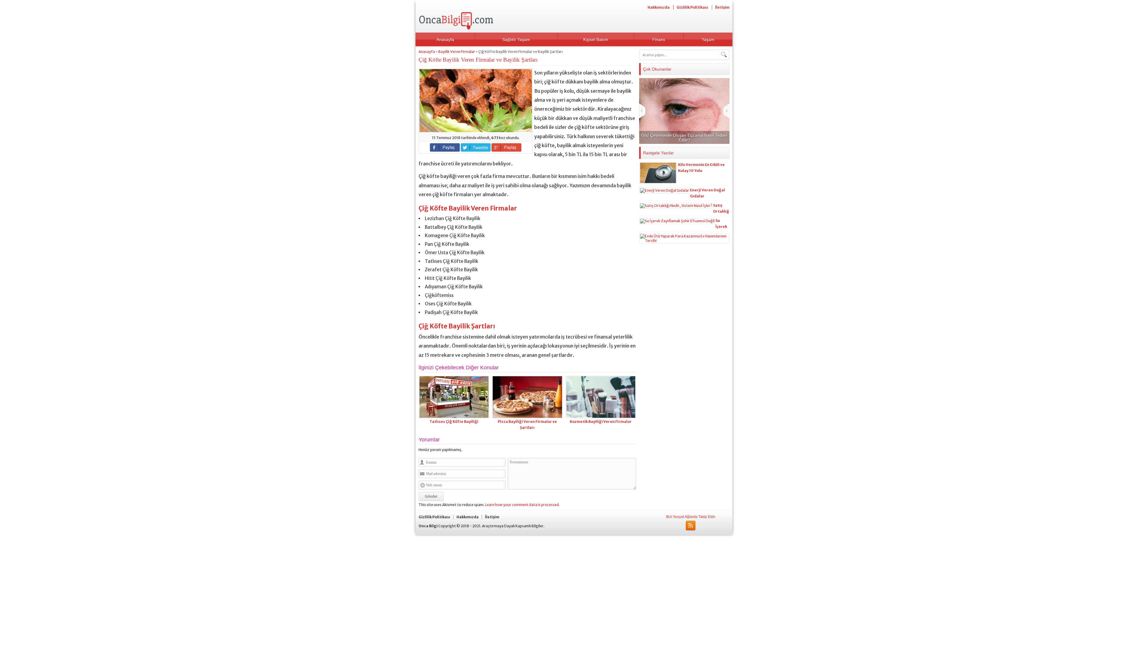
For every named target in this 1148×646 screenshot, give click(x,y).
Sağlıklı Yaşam (516, 39)
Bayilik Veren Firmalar (456, 51)
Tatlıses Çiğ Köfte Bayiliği (454, 421)
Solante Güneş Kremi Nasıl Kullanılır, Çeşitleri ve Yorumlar (684, 137)
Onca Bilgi (428, 526)
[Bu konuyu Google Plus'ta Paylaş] (506, 147)
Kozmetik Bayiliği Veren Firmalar (601, 421)
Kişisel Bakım (595, 39)
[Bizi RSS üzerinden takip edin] (691, 526)
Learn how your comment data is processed (522, 504)
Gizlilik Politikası (692, 7)
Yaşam (708, 39)
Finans (658, 39)
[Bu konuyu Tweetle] (476, 147)
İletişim (722, 7)
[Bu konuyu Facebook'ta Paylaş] (445, 147)
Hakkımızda (659, 7)
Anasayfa (445, 39)
